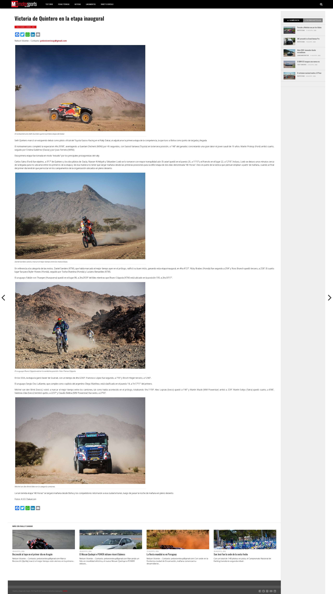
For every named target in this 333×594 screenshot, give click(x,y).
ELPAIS (65, 591)
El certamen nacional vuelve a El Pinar (309, 73)
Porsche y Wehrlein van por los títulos (309, 27)
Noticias (78, 4)
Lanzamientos (91, 4)
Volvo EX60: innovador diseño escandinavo (306, 51)
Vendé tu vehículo (107, 4)
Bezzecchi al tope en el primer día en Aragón (32, 554)
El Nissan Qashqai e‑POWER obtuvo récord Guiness (102, 554)
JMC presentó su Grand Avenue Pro (308, 39)
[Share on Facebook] (38, 543)
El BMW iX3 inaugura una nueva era (308, 62)
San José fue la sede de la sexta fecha (231, 554)
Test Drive (49, 4)
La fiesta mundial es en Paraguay (162, 554)
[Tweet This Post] (43, 543)
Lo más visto (294, 20)
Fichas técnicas (63, 4)
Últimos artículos (313, 20)
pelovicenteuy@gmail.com (53, 40)
